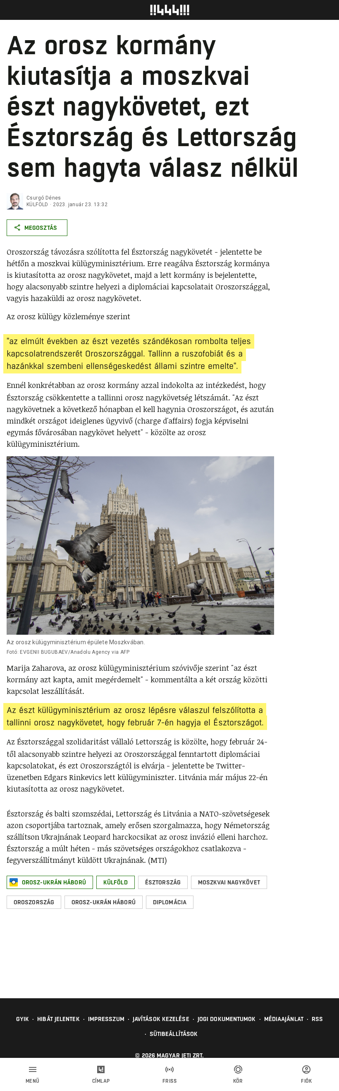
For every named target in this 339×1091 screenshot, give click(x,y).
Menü (33, 1081)
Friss (169, 1081)
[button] (50, 882)
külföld (37, 204)
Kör (238, 1081)
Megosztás (40, 227)
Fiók (306, 1081)
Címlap (101, 1081)
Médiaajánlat (283, 1019)
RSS (317, 1019)
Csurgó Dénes (43, 198)
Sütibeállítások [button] (174, 1034)
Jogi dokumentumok (227, 1019)
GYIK (22, 1019)
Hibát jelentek (58, 1019)
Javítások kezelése (161, 1019)
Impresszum (106, 1019)
